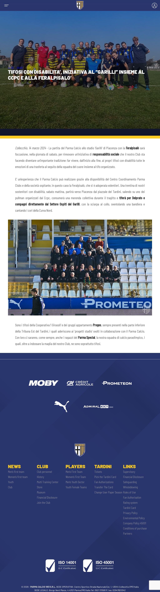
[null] (43, 383)
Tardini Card (129, 508)
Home (11, 67)
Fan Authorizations (103, 482)
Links (129, 466)
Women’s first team (18, 477)
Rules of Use (129, 492)
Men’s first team (16, 471)
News (19, 67)
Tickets (98, 471)
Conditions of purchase (135, 528)
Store (39, 487)
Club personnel (44, 471)
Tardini (103, 466)
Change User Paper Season (108, 492)
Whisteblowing (130, 487)
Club (10, 487)
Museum (41, 492)
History (40, 477)
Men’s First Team (74, 471)
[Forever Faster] (61, 406)
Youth (11, 482)
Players (75, 466)
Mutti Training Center (47, 482)
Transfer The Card (103, 487)
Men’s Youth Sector (75, 482)
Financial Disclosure (47, 497)
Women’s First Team (76, 477)
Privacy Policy (130, 513)
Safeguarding (130, 482)
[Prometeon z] (116, 383)
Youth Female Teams (76, 487)
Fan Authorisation (132, 497)
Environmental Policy (134, 518)
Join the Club (43, 502)
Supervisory (129, 471)
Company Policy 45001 (134, 523)
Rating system (130, 502)
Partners (127, 533)
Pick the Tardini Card (105, 477)
